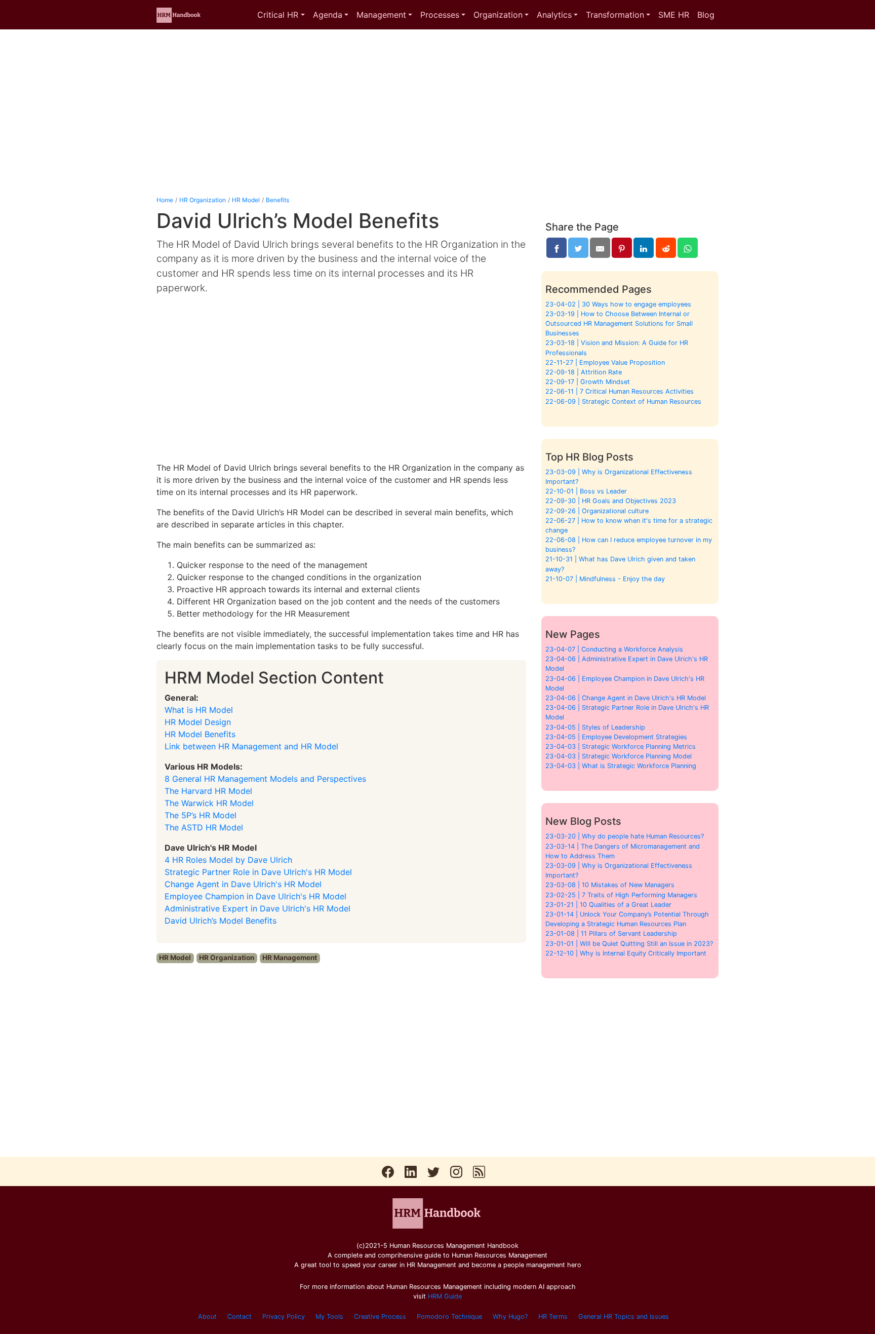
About (207, 1316)
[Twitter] (578, 248)
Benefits (277, 200)
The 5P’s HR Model (200, 815)
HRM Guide (445, 1296)
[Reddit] (666, 248)
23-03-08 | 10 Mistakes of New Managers (609, 885)
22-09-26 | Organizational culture (597, 511)
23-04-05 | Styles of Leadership (595, 727)
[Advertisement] (437, 112)
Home (164, 200)
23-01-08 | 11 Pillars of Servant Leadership (611, 933)
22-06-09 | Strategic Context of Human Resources (623, 401)
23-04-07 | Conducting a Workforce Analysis (614, 649)
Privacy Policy (283, 1316)
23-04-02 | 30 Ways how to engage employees (618, 304)
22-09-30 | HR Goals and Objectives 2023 (610, 501)
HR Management (289, 958)
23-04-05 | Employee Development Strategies (616, 737)
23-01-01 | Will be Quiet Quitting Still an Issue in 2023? (629, 943)
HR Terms (553, 1316)
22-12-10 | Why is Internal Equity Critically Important (625, 953)
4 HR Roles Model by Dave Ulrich (228, 860)
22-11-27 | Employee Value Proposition (605, 362)
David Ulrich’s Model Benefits (220, 921)
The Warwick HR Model (209, 803)
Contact (239, 1316)
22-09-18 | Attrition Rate (583, 372)
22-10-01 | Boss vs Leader (586, 491)
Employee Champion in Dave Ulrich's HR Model (255, 896)
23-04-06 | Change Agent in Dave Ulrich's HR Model (625, 698)
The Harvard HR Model (208, 791)
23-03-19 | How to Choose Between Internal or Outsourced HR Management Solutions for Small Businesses (619, 323)
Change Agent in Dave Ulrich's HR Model (243, 884)
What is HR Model (199, 710)
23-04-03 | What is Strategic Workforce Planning (620, 766)
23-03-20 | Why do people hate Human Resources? (624, 836)
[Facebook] (556, 248)
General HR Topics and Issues (623, 1316)
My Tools (329, 1316)
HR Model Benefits (200, 734)
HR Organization (202, 200)
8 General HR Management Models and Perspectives (265, 779)
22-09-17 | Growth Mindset (587, 382)
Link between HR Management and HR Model (251, 746)
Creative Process (380, 1316)
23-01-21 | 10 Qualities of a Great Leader (608, 904)
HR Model (246, 200)
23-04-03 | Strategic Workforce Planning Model (618, 756)
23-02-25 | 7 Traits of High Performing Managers (621, 895)
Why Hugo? (510, 1316)
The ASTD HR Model (204, 827)
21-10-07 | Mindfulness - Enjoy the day (605, 579)
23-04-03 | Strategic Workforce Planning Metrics (620, 746)
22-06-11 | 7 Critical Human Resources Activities (619, 391)
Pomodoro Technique (449, 1316)
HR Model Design (198, 722)
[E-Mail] (600, 248)
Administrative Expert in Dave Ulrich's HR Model (257, 908)
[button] (280, 15)
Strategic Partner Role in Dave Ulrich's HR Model (258, 872)
